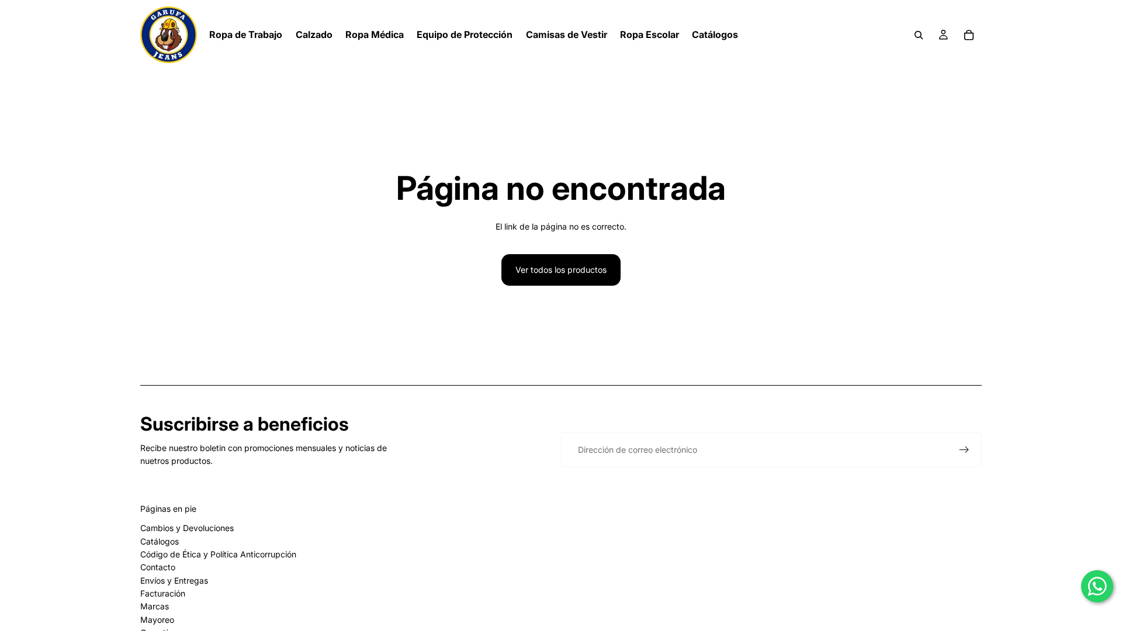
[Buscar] (918, 35)
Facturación (162, 593)
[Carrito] (969, 35)
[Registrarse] (964, 450)
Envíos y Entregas (174, 580)
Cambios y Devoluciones (187, 528)
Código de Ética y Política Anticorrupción (218, 554)
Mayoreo (157, 620)
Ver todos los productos (561, 270)
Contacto (157, 567)
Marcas (154, 606)
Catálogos (159, 541)
